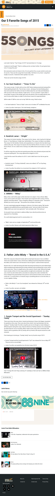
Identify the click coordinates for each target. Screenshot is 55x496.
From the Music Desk (10, 16)
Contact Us (22, 481)
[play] (4, 6)
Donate (49, 2)
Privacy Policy (45, 481)
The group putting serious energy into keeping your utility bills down (26, 464)
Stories (12, 462)
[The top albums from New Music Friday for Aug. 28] (5, 454)
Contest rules (34, 481)
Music (12, 432)
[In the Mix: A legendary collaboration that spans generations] (5, 435)
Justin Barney (6, 24)
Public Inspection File (35, 478)
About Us (22, 478)
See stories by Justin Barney (9, 392)
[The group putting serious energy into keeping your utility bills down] (5, 464)
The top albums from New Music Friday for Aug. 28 (23, 454)
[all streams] (53, 6)
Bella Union (33, 310)
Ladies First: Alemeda (16, 444)
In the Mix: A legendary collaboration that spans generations (25, 434)
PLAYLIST (1, 14)
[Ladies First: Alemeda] (5, 445)
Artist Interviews (14, 442)
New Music (13, 452)
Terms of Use (45, 478)
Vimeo (39, 310)
